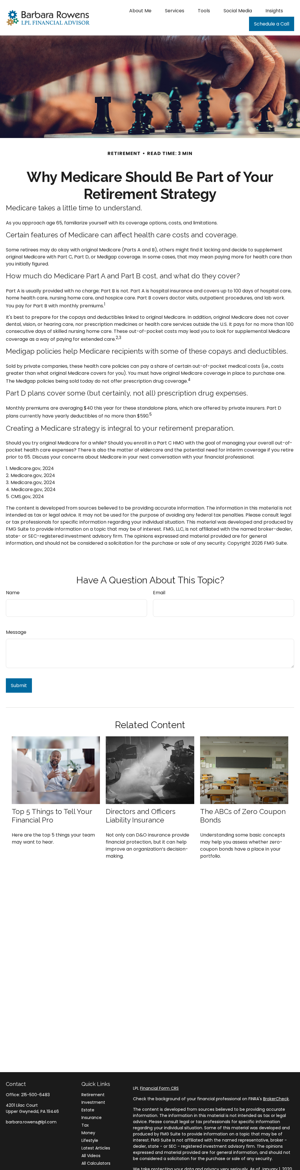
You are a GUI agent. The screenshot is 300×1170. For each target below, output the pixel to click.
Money (88, 1133)
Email (159, 592)
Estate (87, 1110)
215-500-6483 (35, 1095)
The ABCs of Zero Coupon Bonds (243, 815)
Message (16, 632)
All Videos (90, 1156)
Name (13, 592)
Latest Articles (95, 1148)
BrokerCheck (276, 1099)
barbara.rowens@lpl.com (31, 1122)
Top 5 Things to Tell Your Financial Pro (52, 815)
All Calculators (95, 1163)
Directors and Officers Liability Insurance (140, 815)
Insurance (91, 1117)
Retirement (93, 1095)
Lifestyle (89, 1140)
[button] (140, 10)
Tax (85, 1125)
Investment (93, 1102)
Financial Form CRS (159, 1088)
